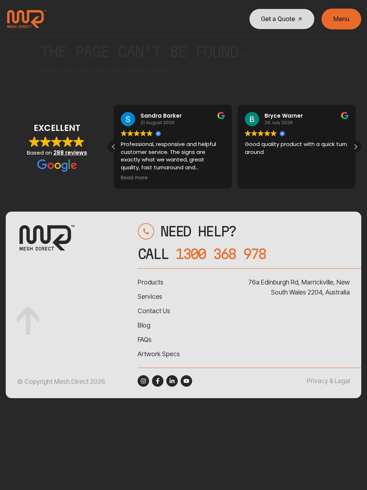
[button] (355, 146)
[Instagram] (143, 381)
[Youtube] (186, 381)
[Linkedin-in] (172, 381)
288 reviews (70, 152)
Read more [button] (134, 178)
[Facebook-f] (157, 381)
